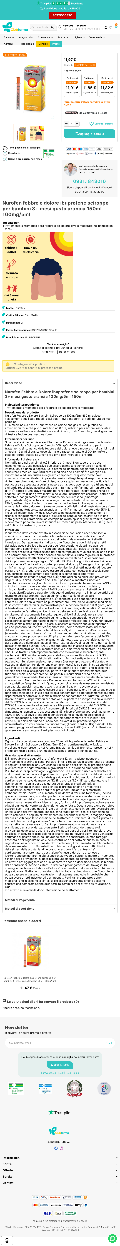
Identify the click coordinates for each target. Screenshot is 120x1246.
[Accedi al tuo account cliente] (106, 27)
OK (110, 1042)
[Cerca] (52, 27)
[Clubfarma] (15, 27)
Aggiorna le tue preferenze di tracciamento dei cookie (60, 1221)
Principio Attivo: (15, 337)
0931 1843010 (61, 1065)
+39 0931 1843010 (74, 25)
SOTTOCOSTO (62, 15)
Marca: (10, 307)
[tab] (60, 383)
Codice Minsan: (15, 315)
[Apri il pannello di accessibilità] (7, 1240)
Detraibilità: (13, 322)
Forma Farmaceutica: (18, 330)
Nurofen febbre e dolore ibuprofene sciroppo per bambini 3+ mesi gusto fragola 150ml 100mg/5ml (29, 979)
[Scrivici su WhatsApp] (112, 1238)
